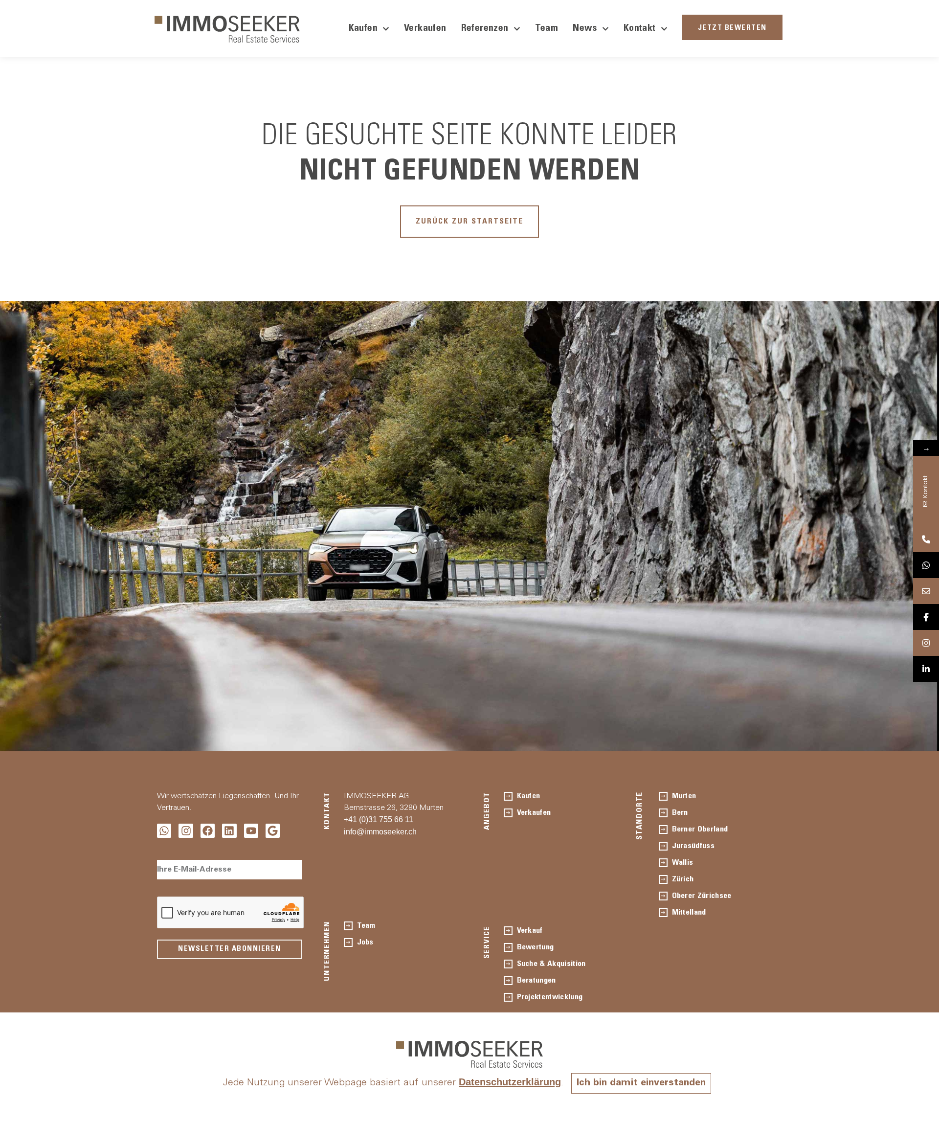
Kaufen (363, 29)
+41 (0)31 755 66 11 (378, 819)
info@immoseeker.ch (380, 832)
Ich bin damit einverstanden (641, 1083)
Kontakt (640, 29)
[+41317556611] (926, 539)
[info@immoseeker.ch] (926, 591)
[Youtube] (251, 831)
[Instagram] (186, 831)
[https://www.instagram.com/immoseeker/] (926, 643)
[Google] (273, 831)
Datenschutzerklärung (510, 1082)
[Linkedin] (229, 831)
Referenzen (485, 29)
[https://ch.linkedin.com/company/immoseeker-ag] (926, 669)
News (585, 29)
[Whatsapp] (164, 831)
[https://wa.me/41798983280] (926, 565)
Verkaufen (425, 29)
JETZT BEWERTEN (732, 28)
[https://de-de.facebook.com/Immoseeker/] (926, 617)
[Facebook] (208, 831)
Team (547, 29)
